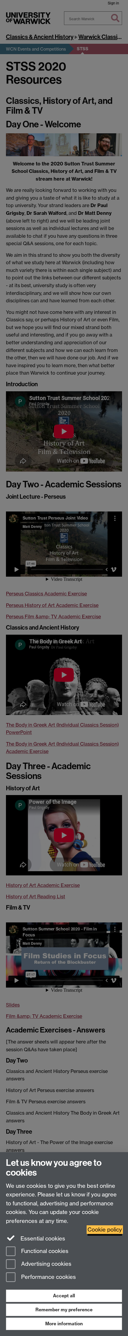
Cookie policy (105, 1229)
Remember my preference (64, 1309)
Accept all (64, 1296)
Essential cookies (42, 1238)
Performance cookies (48, 1277)
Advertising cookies (45, 1264)
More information (64, 1323)
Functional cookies (44, 1251)
